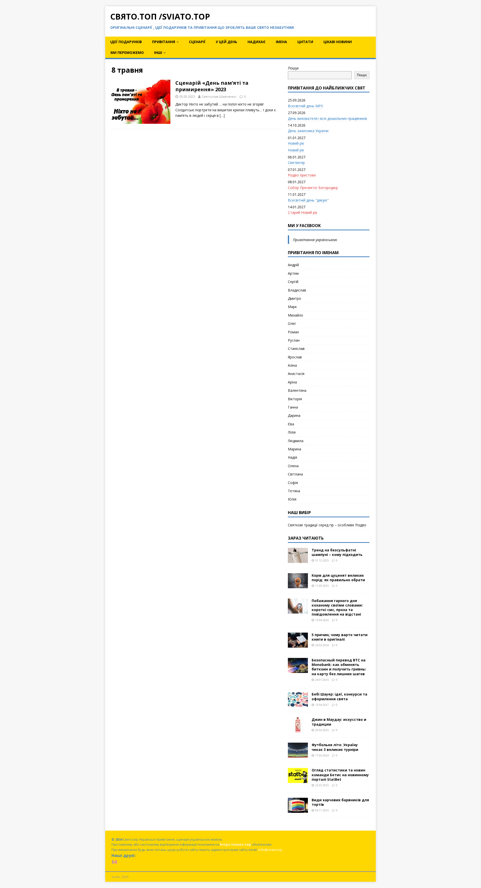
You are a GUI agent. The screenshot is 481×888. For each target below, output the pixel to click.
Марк (292, 306)
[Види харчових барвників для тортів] (298, 809)
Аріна (292, 382)
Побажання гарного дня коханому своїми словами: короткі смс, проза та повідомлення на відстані (337, 607)
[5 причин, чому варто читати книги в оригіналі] (298, 644)
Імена (281, 41)
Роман (293, 332)
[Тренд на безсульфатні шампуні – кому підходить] (298, 559)
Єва (291, 424)
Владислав (297, 290)
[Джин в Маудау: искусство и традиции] (298, 729)
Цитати (305, 41)
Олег (292, 323)
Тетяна (294, 490)
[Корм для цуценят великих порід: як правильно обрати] (298, 585)
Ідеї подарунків (126, 41)
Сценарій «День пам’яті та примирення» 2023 (212, 86)
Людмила (295, 440)
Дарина (294, 415)
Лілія (292, 432)
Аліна (292, 365)
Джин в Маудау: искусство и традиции (339, 721)
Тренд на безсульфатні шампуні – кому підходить (337, 552)
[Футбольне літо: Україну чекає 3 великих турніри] (298, 754)
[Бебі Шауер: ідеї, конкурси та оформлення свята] (298, 704)
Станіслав (296, 348)
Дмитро (294, 298)
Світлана (295, 474)
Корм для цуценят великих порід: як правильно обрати (338, 577)
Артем (293, 273)
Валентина (297, 390)
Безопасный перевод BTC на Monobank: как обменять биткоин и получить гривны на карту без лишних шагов (339, 667)
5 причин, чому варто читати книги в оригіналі (340, 637)
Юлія (292, 499)
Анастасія (296, 373)
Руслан (294, 340)
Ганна (293, 407)
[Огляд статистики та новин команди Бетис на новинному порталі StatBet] (298, 780)
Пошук (293, 68)
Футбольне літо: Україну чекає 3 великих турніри (335, 747)
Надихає (257, 41)
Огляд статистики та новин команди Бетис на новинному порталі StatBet (340, 774)
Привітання (163, 41)
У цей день (226, 41)
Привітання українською (315, 239)
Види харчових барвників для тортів (340, 802)
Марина (294, 449)
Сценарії (197, 41)
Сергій (293, 281)
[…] (222, 115)
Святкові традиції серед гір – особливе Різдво (327, 525)
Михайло (295, 315)
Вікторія (295, 399)
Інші (158, 52)
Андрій (293, 264)
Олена (293, 465)
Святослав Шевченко (219, 96)
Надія (292, 457)
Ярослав (295, 357)
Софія (293, 482)
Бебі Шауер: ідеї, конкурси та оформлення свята (339, 696)
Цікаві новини (337, 41)
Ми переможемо (127, 52)
